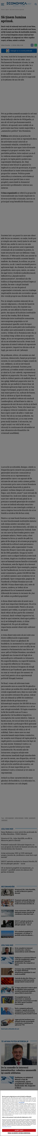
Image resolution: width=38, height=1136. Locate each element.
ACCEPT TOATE (19, 1130)
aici (10, 1110)
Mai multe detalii (21, 1102)
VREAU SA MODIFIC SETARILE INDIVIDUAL (19, 1133)
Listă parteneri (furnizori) (6, 1126)
